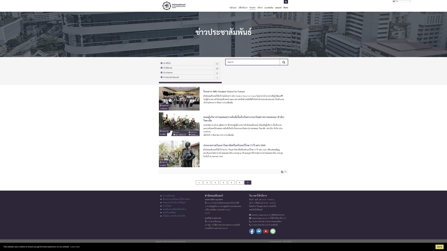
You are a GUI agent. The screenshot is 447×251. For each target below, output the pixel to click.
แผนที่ (207, 213)
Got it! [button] (439, 247)
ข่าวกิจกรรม (167, 68)
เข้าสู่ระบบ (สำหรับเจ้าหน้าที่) (174, 216)
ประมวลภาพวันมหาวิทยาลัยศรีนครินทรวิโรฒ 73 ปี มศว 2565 (234, 145)
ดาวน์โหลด (167, 206)
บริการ (260, 7)
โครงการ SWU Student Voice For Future (224, 91)
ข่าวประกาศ (167, 72)
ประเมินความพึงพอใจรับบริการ (174, 209)
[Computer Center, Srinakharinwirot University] (174, 6)
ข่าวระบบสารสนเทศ (171, 77)
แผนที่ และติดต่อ (169, 212)
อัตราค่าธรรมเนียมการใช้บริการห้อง (176, 199)
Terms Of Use (287, 241)
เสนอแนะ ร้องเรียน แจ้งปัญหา (174, 202)
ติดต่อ (285, 7)
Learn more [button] (75, 247)
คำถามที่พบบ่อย (169, 196)
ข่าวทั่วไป (167, 63)
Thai (396, 1)
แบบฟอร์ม (268, 7)
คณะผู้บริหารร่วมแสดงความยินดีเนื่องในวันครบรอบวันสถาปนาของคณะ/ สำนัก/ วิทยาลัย (243, 119)
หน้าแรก (233, 7)
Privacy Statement (275, 241)
